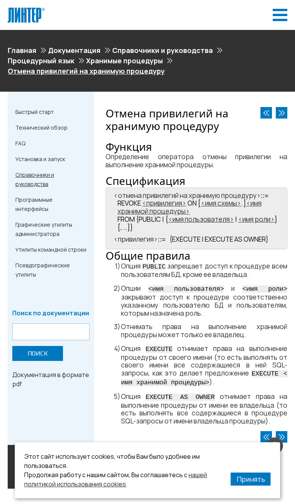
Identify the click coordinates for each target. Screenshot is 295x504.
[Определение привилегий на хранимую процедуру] (266, 113)
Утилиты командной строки (50, 249)
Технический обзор (41, 127)
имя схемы (221, 203)
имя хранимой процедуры (190, 207)
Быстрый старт (34, 111)
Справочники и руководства (162, 50)
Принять (251, 479)
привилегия (164, 203)
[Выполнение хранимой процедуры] (281, 113)
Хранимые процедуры (124, 60)
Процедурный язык (41, 60)
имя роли (256, 219)
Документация (74, 50)
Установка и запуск (40, 159)
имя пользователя (201, 219)
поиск (38, 353)
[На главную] (26, 11)
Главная (22, 50)
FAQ (20, 143)
